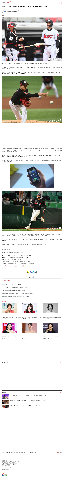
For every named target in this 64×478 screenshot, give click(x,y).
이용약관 (8, 452)
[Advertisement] (11, 381)
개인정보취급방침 (14, 452)
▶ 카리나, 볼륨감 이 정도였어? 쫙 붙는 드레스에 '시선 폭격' (15, 257)
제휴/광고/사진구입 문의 (23, 452)
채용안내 (31, 452)
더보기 (60, 362)
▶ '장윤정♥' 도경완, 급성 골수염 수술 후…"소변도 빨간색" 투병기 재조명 (18, 263)
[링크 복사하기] (36, 272)
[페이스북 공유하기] (30, 272)
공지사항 (35, 452)
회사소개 (3, 452)
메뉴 (61, 3)
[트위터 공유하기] (33, 272)
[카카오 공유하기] (27, 272)
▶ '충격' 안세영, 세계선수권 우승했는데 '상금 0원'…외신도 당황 (16, 261)
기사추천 (32, 277)
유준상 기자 (4, 15)
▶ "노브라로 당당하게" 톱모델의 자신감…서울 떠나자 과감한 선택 (16, 255)
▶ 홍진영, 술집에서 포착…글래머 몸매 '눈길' (11, 259)
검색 (59, 3)
